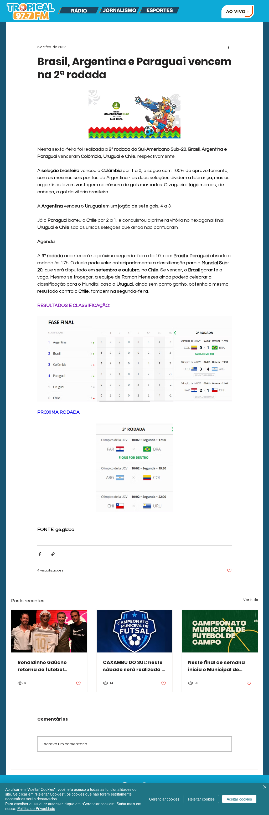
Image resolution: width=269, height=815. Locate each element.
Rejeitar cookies (201, 799)
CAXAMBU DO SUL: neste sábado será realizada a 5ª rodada (134, 666)
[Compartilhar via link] (52, 554)
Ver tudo (250, 600)
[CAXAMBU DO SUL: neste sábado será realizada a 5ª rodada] (135, 631)
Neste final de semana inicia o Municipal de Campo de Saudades (216, 666)
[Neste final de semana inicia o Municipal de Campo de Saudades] (220, 631)
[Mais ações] (228, 47)
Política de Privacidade (36, 808)
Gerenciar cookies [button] (164, 799)
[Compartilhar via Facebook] (39, 554)
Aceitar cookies (239, 799)
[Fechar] (265, 787)
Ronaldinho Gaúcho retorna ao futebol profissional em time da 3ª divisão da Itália (47, 666)
